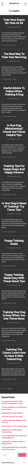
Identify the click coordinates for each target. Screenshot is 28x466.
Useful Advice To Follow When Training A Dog (14, 91)
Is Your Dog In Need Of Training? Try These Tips (14, 206)
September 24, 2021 (15, 27)
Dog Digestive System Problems (12, 413)
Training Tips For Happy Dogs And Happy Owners (14, 169)
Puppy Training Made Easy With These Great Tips (14, 278)
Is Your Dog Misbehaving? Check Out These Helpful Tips (14, 130)
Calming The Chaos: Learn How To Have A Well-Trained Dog (14, 354)
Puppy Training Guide (13, 242)
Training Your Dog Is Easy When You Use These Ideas (14, 315)
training (14, 45)
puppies (9, 45)
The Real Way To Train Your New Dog (14, 55)
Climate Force (14, 3)
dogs (5, 45)
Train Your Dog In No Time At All (14, 21)
